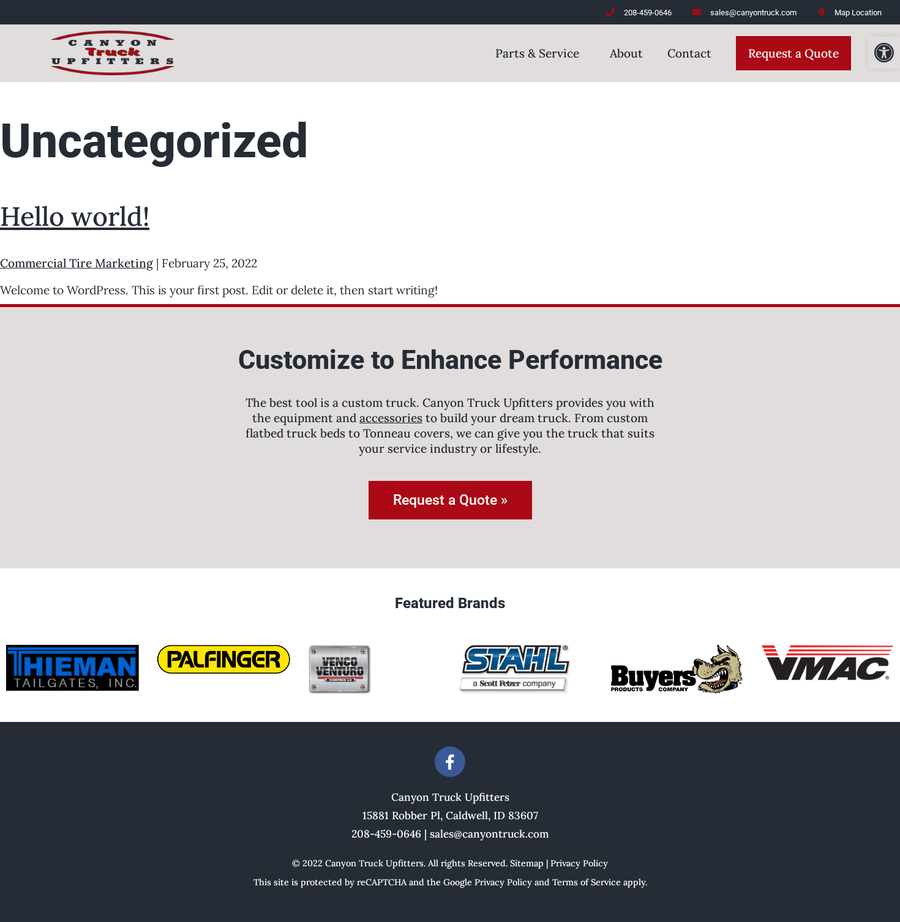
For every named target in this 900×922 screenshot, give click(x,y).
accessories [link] (390, 418)
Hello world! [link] (74, 216)
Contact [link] (689, 53)
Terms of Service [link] (586, 882)
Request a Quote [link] (793, 53)
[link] (884, 53)
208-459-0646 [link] (386, 834)
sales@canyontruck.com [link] (489, 834)
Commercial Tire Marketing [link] (76, 263)
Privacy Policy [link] (579, 863)
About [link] (626, 53)
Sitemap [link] (527, 863)
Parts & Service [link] (537, 53)
